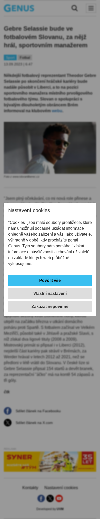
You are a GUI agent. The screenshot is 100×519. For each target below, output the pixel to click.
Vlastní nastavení (50, 293)
